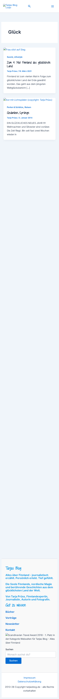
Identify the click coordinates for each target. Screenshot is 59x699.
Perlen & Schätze (15, 107)
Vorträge (11, 617)
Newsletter (12, 623)
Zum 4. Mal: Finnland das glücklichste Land (29, 64)
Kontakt (10, 629)
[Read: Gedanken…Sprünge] (27, 99)
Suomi (10, 57)
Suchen (9, 649)
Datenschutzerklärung (29, 681)
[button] (29, 6)
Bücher (10, 611)
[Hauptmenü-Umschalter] (52, 6)
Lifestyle (18, 57)
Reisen (28, 107)
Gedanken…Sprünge (18, 113)
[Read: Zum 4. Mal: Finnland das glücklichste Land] (14, 49)
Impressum (30, 677)
